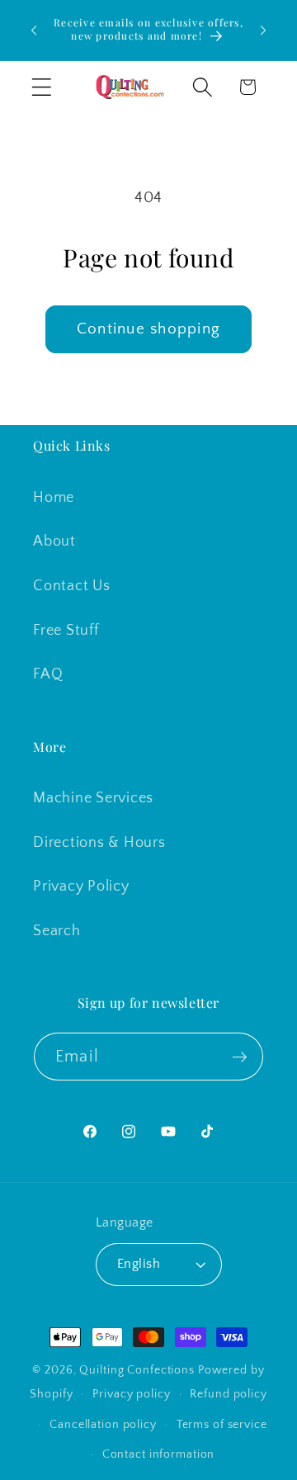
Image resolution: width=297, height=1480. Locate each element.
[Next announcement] (263, 30)
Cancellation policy (103, 1424)
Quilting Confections (138, 1370)
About (54, 541)
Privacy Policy (81, 886)
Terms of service (222, 1424)
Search (57, 931)
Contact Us (72, 586)
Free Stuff (66, 630)
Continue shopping (148, 329)
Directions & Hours (99, 843)
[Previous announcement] (34, 30)
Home (53, 497)
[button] (41, 87)
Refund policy (228, 1394)
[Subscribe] (239, 1056)
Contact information (158, 1454)
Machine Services (93, 798)
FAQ (48, 674)
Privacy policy (131, 1394)
